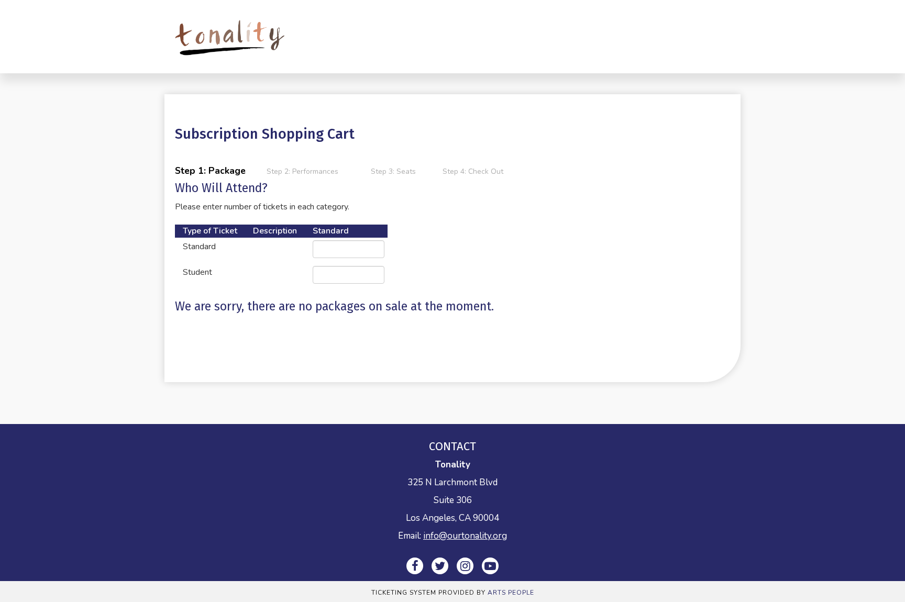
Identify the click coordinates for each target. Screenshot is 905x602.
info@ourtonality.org (465, 536)
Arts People (511, 592)
